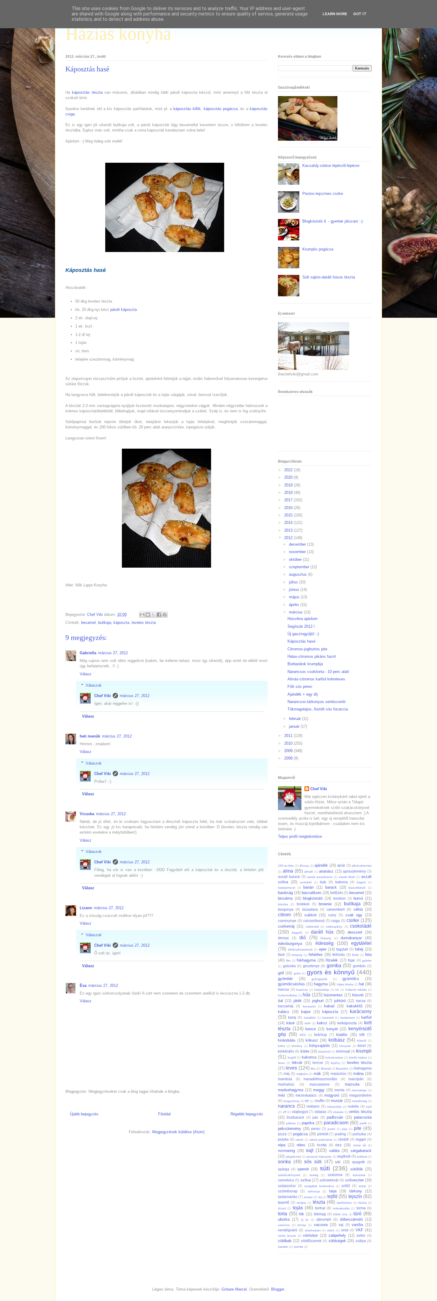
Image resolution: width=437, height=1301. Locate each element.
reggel (361, 1139)
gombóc (359, 966)
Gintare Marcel (234, 1289)
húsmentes (333, 995)
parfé (363, 1123)
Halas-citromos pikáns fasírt (311, 656)
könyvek (345, 1046)
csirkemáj (286, 926)
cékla (358, 909)
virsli (344, 1230)
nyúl (369, 1106)
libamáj (326, 1068)
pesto (331, 1129)
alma (288, 870)
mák (317, 1073)
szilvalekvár (329, 1180)
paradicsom (336, 1122)
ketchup (320, 1035)
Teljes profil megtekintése (300, 836)
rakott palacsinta (320, 1139)
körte (305, 1051)
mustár (337, 1100)
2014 (289, 522)
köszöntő (324, 1051)
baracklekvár (357, 887)
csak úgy (354, 915)
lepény (335, 1062)
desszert (355, 932)
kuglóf (292, 1057)
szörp (362, 1186)
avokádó (306, 882)
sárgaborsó (293, 1156)
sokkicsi (362, 1156)
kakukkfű (354, 1006)
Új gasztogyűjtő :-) (303, 634)
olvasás (338, 1112)
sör (337, 1162)
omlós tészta (360, 1111)
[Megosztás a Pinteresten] (165, 615)
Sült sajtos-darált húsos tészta (328, 277)
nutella (353, 1106)
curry (332, 915)
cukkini (310, 915)
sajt (309, 1150)
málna (358, 1073)
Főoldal (164, 1114)
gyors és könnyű (331, 972)
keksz (322, 1023)
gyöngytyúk (319, 979)
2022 (289, 470)
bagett (361, 882)
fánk (281, 954)
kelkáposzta (347, 1023)
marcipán (356, 1079)
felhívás (338, 954)
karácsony (361, 1011)
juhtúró (340, 1000)
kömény (297, 1046)
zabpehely (337, 1235)
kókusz (312, 1040)
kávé (290, 1023)
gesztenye (311, 966)
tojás (298, 1207)
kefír (308, 1023)
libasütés (342, 1068)
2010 (289, 743)
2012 (289, 538)
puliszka (359, 1134)
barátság (285, 892)
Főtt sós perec (299, 686)
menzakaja (359, 1090)
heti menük (90, 736)
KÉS (303, 1035)
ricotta (322, 1145)
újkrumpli (323, 1219)
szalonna (335, 1175)
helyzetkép (321, 989)
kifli (362, 1035)
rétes (301, 1145)
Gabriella (88, 653)
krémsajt (343, 1051)
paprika (308, 1123)
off (284, 1112)
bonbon (339, 898)
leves (291, 1067)
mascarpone (319, 1084)
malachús (338, 1073)
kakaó (329, 1006)
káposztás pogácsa (221, 109)
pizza (282, 1134)
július (294, 582)
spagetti (358, 1162)
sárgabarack (361, 1150)
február (295, 718)
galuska (289, 966)
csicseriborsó (314, 921)
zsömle (298, 1246)
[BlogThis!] (148, 615)
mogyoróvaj (291, 1101)
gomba (334, 965)
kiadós (342, 1034)
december (298, 544)
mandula (285, 1079)
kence (310, 1029)
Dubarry (325, 938)
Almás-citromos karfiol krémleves (316, 679)
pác (315, 1117)
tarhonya (314, 1191)
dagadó (297, 932)
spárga (283, 1169)
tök (301, 1214)
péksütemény (289, 1128)
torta (282, 1213)
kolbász (336, 1039)
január (295, 726)
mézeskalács (306, 1095)
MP (307, 1101)
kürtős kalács (358, 1057)
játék (297, 1000)
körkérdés (286, 1051)
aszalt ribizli (347, 877)
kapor (306, 1011)
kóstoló (362, 1040)
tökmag (320, 1214)
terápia (301, 1202)
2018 (289, 492)
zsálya (361, 1241)
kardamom (347, 1017)
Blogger (277, 1289)
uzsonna (284, 1225)
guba (297, 973)
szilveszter (354, 1180)
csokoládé (361, 926)
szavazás (359, 1175)
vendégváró (287, 1230)
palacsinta (363, 1117)
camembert (335, 909)
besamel (88, 622)
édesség (324, 943)
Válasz (86, 674)
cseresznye (287, 921)
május (295, 597)
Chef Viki (102, 695)
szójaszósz (287, 1186)
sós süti (313, 1161)
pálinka (291, 1123)
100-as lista (286, 865)
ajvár (341, 865)
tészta (319, 1202)
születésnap (288, 1191)
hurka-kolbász (287, 995)
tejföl (332, 1196)
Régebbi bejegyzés (246, 1114)
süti (325, 1168)
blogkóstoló (313, 898)
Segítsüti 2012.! (301, 626)
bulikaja (104, 622)
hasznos (302, 989)
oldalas (320, 1112)
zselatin (283, 1246)
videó (330, 1230)
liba (313, 1068)
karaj (292, 1017)
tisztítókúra (344, 1202)
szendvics (286, 1180)
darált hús (322, 931)
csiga (335, 921)
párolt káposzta (123, 309)
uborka (284, 1219)
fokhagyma (306, 960)
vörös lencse (287, 1235)
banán (308, 887)
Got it (360, 14)
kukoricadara (334, 1057)
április (294, 604)
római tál (359, 1145)
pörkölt (322, 1134)
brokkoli (303, 904)
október (296, 559)
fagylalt (342, 949)
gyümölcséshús (291, 984)
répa (281, 1145)
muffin (320, 1101)
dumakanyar (351, 938)
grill (281, 973)
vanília (357, 1224)
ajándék (321, 865)
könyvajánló (319, 1045)
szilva (306, 1180)
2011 (289, 735)
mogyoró (331, 1095)
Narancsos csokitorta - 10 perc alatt (318, 671)
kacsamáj (285, 1006)
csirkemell (312, 926)
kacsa (361, 1001)
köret (362, 1046)
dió (302, 937)
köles (281, 1046)
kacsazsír (309, 1006)
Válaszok (94, 685)
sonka (284, 1161)
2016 (289, 507)
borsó (358, 898)
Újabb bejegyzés (84, 1114)
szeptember (299, 567)
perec (315, 1129)
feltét (355, 954)
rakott (299, 1139)
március (296, 612)
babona (341, 882)
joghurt (318, 1000)
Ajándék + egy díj (302, 694)
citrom (284, 914)
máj (287, 1073)
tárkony (355, 1191)
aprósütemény (354, 871)
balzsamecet (286, 887)
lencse (317, 1062)
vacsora (321, 1224)
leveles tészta (144, 622)
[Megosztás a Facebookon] (159, 615)
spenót (303, 1169)
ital (280, 1000)
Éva (83, 985)
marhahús (286, 1084)
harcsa (283, 989)
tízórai (362, 1202)
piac (345, 1129)
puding (340, 1134)
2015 (289, 515)
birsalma (285, 898)
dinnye (283, 938)
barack (331, 887)
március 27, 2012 (113, 653)
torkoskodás (341, 1208)
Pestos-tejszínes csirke (322, 193)
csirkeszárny (334, 926)
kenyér (332, 1029)
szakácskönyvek (289, 1175)
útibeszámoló (351, 1219)
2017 (289, 500)
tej (320, 1197)
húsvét (358, 995)
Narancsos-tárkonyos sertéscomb (316, 701)
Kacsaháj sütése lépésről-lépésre (330, 165)
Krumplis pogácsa (317, 249)
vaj (341, 1225)
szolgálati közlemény (319, 1186)
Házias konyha (118, 33)
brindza (283, 904)
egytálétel (361, 943)
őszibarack (295, 1117)
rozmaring (286, 1150)
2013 (289, 530)
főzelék (332, 960)
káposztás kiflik (187, 109)
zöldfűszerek (311, 1241)
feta (368, 954)
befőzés (336, 893)
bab (323, 882)
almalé (308, 871)
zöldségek (337, 1241)
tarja (333, 1191)
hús (306, 994)
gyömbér (285, 978)
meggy (319, 1090)
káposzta (121, 622)
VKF (359, 1230)
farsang (297, 954)
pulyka (283, 1139)
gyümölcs (350, 978)
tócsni (282, 1208)
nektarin (313, 1106)
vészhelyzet (313, 1230)
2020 (289, 477)
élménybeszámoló (300, 949)
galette (367, 960)
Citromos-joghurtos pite (307, 649)
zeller (360, 1235)
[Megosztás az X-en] (153, 615)
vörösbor (310, 1235)
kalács (283, 1011)
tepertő (283, 1202)
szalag (313, 1175)
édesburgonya (290, 943)
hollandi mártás (356, 989)
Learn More (335, 14)
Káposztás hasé (301, 641)
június (294, 589)
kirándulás (286, 1040)
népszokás (334, 1106)
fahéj (359, 949)
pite (357, 1128)
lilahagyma (363, 1068)
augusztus (298, 574)
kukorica (309, 1057)
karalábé (310, 1017)
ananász (326, 871)
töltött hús (340, 1214)
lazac (281, 1062)
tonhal (320, 1208)
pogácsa (300, 1134)
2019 (289, 485)
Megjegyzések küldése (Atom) (178, 1132)
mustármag (359, 1101)
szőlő (345, 1186)
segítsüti (343, 1156)
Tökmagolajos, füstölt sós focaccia (317, 709)
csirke (353, 920)
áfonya (304, 865)
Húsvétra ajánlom (302, 618)
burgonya (285, 909)
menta (339, 1090)
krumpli (364, 1050)
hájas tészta (345, 984)
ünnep (301, 1225)
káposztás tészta (87, 92)
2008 (289, 758)
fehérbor (316, 954)
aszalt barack (289, 877)
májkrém (302, 1073)
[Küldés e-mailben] (142, 615)
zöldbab (284, 1241)
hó (337, 989)
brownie (325, 904)
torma (361, 1208)
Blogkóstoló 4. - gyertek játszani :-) (332, 221)
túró (357, 1213)
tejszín (355, 1196)
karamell (328, 1017)
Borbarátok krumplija (305, 664)
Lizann (86, 908)
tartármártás (287, 1197)
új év (305, 1219)
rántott (343, 1139)
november (298, 551)
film (288, 960)
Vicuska (87, 814)
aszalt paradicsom (319, 877)
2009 (289, 751)
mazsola (352, 1084)
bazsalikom (311, 892)
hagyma (321, 984)
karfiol (366, 1017)
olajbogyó (300, 1112)
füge (351, 960)
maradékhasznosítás (320, 1079)
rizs (338, 1145)
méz (281, 1095)
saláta (334, 1150)
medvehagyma (290, 1090)
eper (322, 949)
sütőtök (356, 1169)
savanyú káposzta (318, 1156)
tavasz (308, 1197)
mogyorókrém (360, 1095)
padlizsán (335, 1117)
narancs (286, 1106)
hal (361, 984)
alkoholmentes (362, 865)
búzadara (310, 909)
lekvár (297, 1062)
